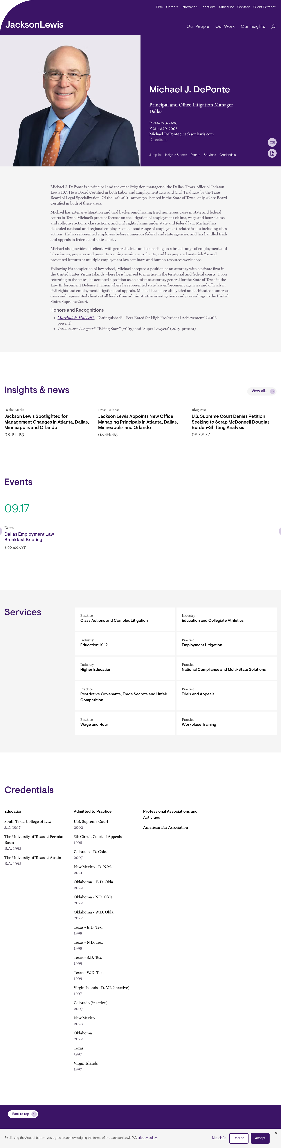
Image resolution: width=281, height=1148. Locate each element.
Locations (208, 7)
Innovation (190, 7)
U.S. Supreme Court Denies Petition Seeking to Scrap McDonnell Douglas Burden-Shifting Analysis (231, 422)
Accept (260, 1138)
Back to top (20, 1114)
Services (210, 155)
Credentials (228, 155)
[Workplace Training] (227, 723)
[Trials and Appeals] (227, 695)
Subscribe (226, 7)
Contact (243, 7)
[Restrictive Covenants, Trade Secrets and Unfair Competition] (125, 695)
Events (195, 155)
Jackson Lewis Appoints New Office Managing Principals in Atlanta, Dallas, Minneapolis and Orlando (138, 422)
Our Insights (253, 27)
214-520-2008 (165, 128)
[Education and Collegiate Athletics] (227, 619)
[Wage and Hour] (125, 723)
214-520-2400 (165, 123)
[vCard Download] (272, 142)
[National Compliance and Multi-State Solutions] (227, 668)
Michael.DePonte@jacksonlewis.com (181, 134)
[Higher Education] (125, 668)
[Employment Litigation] (227, 643)
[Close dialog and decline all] (276, 1133)
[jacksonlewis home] (34, 23)
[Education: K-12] (125, 643)
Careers (172, 7)
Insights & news (176, 155)
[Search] (271, 27)
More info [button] (219, 1138)
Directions (158, 139)
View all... (260, 391)
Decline (239, 1138)
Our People (198, 27)
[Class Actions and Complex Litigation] (125, 619)
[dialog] (140, 1138)
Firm (159, 7)
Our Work (225, 27)
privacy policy (147, 1138)
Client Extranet (264, 7)
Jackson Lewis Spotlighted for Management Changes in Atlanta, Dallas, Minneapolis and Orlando (46, 422)
